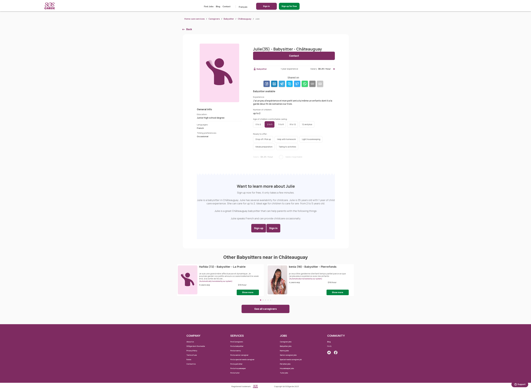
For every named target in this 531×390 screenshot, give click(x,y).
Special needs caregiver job (291, 359)
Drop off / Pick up (263, 139)
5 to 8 (281, 124)
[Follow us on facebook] (335, 352)
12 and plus (307, 124)
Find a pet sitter (236, 364)
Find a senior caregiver (239, 355)
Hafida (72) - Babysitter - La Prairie (222, 266)
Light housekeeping (311, 139)
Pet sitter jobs (285, 364)
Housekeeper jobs (287, 368)
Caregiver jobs (285, 342)
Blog (218, 6)
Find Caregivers (236, 342)
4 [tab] (268, 300)
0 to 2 (258, 124)
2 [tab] (263, 300)
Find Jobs (209, 6)
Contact (226, 6)
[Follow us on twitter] (329, 352)
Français (243, 7)
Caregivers (214, 18)
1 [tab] (260, 300)
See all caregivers (265, 308)
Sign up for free (289, 6)
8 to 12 (293, 124)
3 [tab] (265, 300)
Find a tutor (235, 373)
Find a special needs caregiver (242, 359)
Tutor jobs (284, 373)
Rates (188, 359)
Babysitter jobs (285, 346)
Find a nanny (235, 350)
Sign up (258, 228)
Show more (247, 292)
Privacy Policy (191, 350)
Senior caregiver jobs (288, 355)
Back (189, 29)
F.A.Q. (329, 346)
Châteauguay (244, 18)
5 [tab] (270, 300)
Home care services (194, 18)
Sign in (266, 6)
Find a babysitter (236, 346)
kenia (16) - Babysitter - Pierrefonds (313, 266)
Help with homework (286, 139)
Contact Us (191, 364)
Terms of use (191, 355)
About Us (190, 342)
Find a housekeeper (238, 368)
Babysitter (229, 18)
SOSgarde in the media (195, 346)
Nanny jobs (284, 350)
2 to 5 (269, 124)
